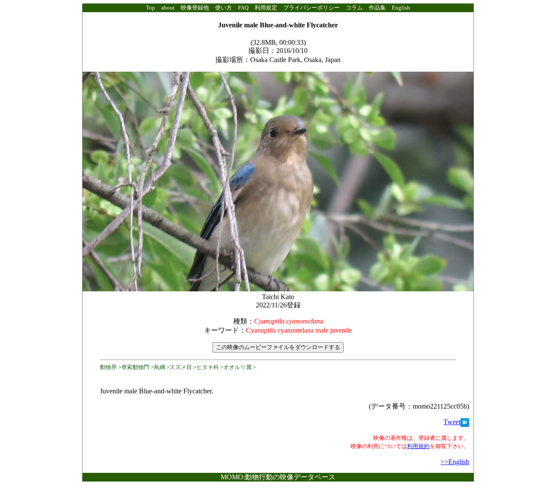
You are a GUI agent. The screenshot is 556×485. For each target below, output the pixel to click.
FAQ (243, 7)
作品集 (377, 7)
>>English (454, 461)
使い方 (223, 7)
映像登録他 (195, 7)
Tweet (451, 422)
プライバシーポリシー (311, 7)
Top (150, 7)
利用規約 (418, 446)
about (168, 7)
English (401, 7)
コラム (354, 7)
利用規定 (266, 7)
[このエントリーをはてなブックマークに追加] (464, 422)
